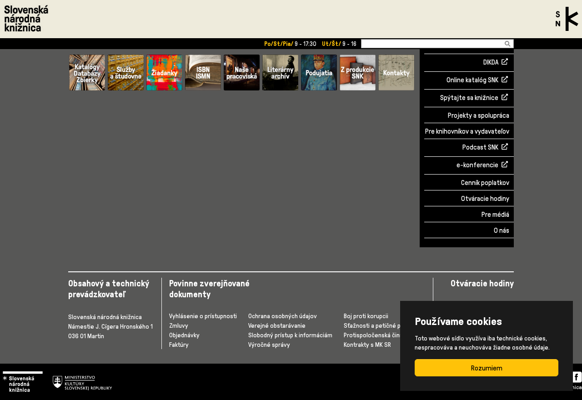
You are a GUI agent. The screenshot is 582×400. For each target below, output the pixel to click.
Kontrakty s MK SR (367, 344)
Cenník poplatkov (485, 182)
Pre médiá (495, 214)
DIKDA (490, 63)
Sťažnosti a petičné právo (378, 325)
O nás (501, 230)
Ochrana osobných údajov (282, 315)
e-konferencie (477, 165)
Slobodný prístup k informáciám (290, 334)
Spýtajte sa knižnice (469, 98)
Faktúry (179, 344)
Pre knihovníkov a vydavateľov (467, 131)
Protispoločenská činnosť (378, 334)
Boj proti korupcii (366, 315)
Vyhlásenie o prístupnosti (203, 315)
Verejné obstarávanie (277, 325)
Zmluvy (178, 325)
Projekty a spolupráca (478, 115)
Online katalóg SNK (472, 80)
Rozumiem (486, 368)
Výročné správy (269, 344)
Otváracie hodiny (485, 198)
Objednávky (184, 334)
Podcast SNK (480, 148)
